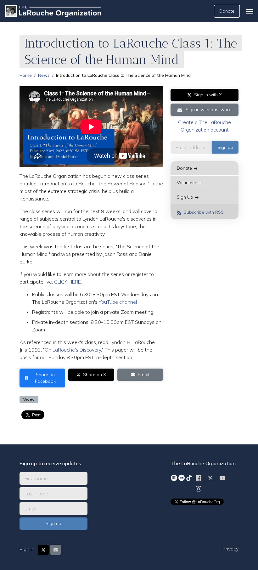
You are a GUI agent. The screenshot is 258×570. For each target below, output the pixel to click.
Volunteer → (189, 182)
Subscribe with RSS (203, 212)
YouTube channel (118, 302)
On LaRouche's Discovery (73, 350)
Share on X (94, 374)
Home (26, 75)
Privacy (230, 548)
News (44, 75)
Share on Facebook (45, 378)
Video (29, 399)
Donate (226, 11)
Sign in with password (208, 109)
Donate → (187, 168)
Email (143, 374)
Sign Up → (188, 197)
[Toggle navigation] (249, 11)
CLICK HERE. (68, 282)
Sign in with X (208, 95)
